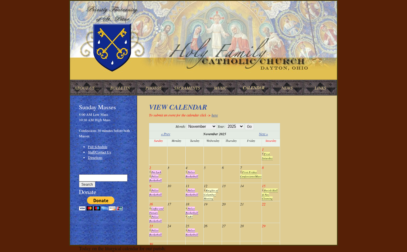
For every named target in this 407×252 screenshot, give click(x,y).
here (215, 115)
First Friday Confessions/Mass (251, 174)
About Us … (86, 88)
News (287, 88)
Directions (95, 157)
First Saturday (267, 156)
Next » (263, 133)
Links (320, 88)
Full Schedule (97, 146)
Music (220, 88)
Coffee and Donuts (156, 210)
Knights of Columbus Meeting (211, 194)
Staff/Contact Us (99, 152)
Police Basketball (155, 178)
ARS (190, 216)
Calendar (254, 88)
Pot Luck (156, 172)
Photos (153, 88)
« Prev (165, 133)
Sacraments (187, 88)
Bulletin (120, 88)
